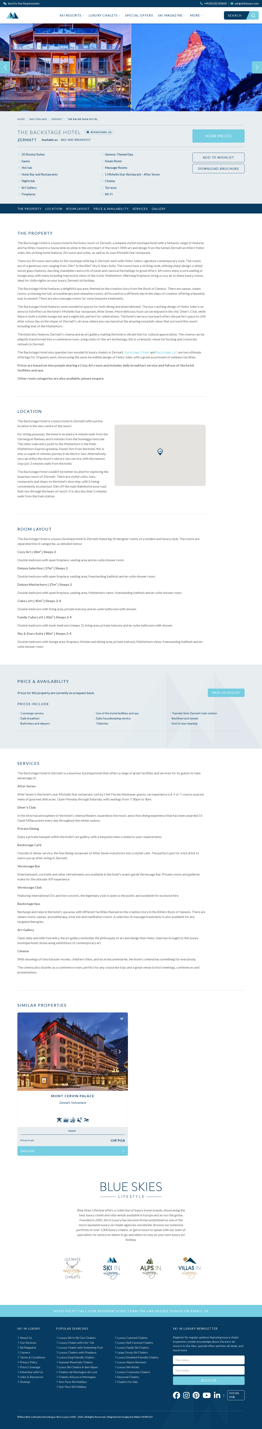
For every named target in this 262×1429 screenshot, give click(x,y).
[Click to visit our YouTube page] (207, 1395)
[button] (160, 452)
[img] (65, 67)
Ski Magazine (171, 15)
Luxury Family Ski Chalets (132, 1347)
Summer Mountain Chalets (75, 1362)
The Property (29, 208)
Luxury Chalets (104, 15)
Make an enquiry (226, 692)
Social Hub (234, 1395)
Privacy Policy (28, 1362)
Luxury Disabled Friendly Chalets (137, 1357)
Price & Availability (111, 208)
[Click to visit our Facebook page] (176, 1395)
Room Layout (78, 208)
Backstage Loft (166, 352)
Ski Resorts (71, 15)
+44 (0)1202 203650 (165, 1311)
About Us (25, 1337)
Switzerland (38, 119)
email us (200, 1311)
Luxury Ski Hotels (127, 1367)
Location (53, 208)
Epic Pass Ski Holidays (72, 1386)
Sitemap (24, 1381)
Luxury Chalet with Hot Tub (76, 1342)
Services (140, 208)
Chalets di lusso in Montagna (77, 1377)
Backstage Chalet (136, 352)
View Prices (219, 136)
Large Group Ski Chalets (132, 1352)
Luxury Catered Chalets (132, 1337)
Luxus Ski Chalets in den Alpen (78, 1367)
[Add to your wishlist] (121, 1018)
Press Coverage (29, 1367)
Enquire (28, 1151)
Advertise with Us (31, 1372)
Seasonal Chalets (127, 1377)
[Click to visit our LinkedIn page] (217, 1395)
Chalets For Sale (127, 1381)
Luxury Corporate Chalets (133, 1372)
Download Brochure (218, 168)
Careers (24, 1352)
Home (21, 119)
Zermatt (57, 119)
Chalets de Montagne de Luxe (77, 1372)
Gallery (159, 208)
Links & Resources (31, 1377)
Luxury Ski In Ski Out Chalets (77, 1337)
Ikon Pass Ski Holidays (72, 1381)
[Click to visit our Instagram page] (186, 1395)
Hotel (72, 1130)
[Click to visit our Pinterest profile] (196, 1395)
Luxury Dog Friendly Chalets (76, 1357)
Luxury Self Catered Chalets (134, 1342)
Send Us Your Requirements (23, 3)
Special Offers (139, 15)
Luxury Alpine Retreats (131, 1362)
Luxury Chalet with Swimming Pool (80, 1347)
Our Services (27, 1342)
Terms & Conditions (32, 1357)
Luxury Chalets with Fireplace (77, 1352)
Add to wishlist (218, 157)
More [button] (195, 15)
